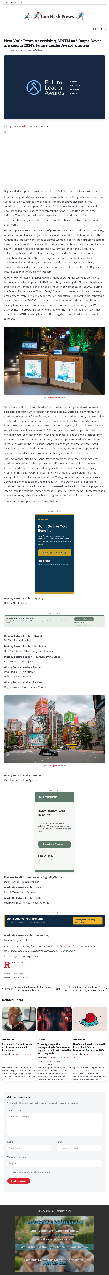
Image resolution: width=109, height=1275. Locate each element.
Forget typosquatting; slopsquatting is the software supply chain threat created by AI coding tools (54, 1049)
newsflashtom (36, 50)
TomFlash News (63, 1210)
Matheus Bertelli (54, 397)
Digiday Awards (17, 126)
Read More (18, 962)
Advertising (16, 977)
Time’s (25, 977)
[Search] (104, 28)
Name (10, 1141)
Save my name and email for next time (30, 1172)
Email (60, 1141)
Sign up (67, 946)
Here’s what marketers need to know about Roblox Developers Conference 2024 (89, 1047)
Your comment (14, 1110)
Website (16, 1157)
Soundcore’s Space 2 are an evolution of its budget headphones (17, 1047)
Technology (18, 973)
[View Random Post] (94, 28)
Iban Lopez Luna (54, 766)
